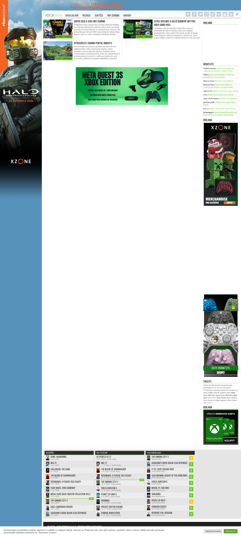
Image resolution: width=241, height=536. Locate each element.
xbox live (229, 395)
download (218, 385)
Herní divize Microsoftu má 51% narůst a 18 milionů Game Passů (220, 113)
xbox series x (221, 400)
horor (214, 387)
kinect (219, 387)
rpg (236, 390)
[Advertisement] (220, 42)
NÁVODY (127, 15)
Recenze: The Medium (224, 81)
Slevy (205, 392)
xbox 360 (207, 395)
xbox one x (211, 397)
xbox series (221, 397)
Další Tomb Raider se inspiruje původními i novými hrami (218, 69)
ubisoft (216, 392)
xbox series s (231, 397)
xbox (233, 392)
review (232, 390)
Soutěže (99, 15)
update (223, 392)
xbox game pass (218, 395)
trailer (210, 392)
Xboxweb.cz (53, 14)
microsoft (227, 387)
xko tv (209, 402)
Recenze (87, 15)
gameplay (207, 387)
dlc (213, 385)
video (228, 392)
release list (224, 390)
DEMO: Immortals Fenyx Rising (225, 91)
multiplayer (208, 390)
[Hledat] (237, 14)
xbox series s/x (209, 400)
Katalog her (72, 15)
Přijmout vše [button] (230, 531)
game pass (227, 385)
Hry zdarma (113, 15)
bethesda (207, 385)
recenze (216, 390)
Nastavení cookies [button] (213, 531)
